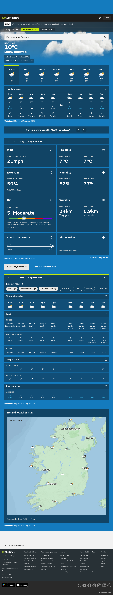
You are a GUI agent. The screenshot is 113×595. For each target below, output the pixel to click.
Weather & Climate (30, 552)
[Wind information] (105, 314)
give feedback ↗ (54, 24)
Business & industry (67, 561)
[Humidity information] (103, 172)
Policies (103, 552)
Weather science (47, 558)
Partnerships (84, 566)
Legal (103, 561)
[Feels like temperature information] (103, 150)
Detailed (30, 29)
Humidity (65, 289)
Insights (63, 569)
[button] (70, 420)
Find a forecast (29, 555)
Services (63, 552)
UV (77, 289)
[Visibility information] (103, 200)
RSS (102, 566)
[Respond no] (84, 130)
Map (48, 29)
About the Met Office (87, 552)
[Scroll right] (105, 89)
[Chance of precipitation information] (51, 172)
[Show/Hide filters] (106, 284)
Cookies (103, 558)
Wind (9, 289)
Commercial (84, 558)
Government (64, 555)
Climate (26, 564)
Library (43, 569)
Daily (12, 29)
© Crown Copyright (105, 592)
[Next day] (14, 141)
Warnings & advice (30, 558)
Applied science (46, 564)
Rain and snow (46, 289)
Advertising (64, 572)
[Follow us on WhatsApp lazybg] (109, 585)
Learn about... (28, 569)
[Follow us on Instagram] (99, 585)
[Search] (104, 36)
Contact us (84, 569)
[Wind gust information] (51, 150)
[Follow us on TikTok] (94, 585)
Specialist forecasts (31, 566)
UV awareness (13, 227)
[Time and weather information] (105, 296)
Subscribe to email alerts (88, 572)
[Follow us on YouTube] (84, 585)
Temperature (26, 289)
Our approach (46, 555)
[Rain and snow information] (105, 386)
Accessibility (105, 555)
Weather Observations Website (10, 570)
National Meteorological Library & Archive (10, 562)
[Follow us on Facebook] (89, 585)
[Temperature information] (105, 359)
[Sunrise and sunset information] (51, 237)
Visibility (89, 289)
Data (62, 564)
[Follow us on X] (79, 585)
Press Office (84, 561)
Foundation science (48, 566)
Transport (63, 558)
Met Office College (8, 556)
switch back (68, 24)
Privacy (103, 564)
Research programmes (49, 552)
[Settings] (99, 18)
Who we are (84, 555)
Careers (82, 564)
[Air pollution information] (103, 237)
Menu (107, 18)
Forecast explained (99, 257)
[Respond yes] (78, 130)
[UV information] (51, 200)
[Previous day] (8, 141)
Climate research (47, 561)
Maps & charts (29, 561)
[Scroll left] (100, 89)
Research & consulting (68, 566)
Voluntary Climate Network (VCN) (8, 576)
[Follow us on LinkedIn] (104, 585)
